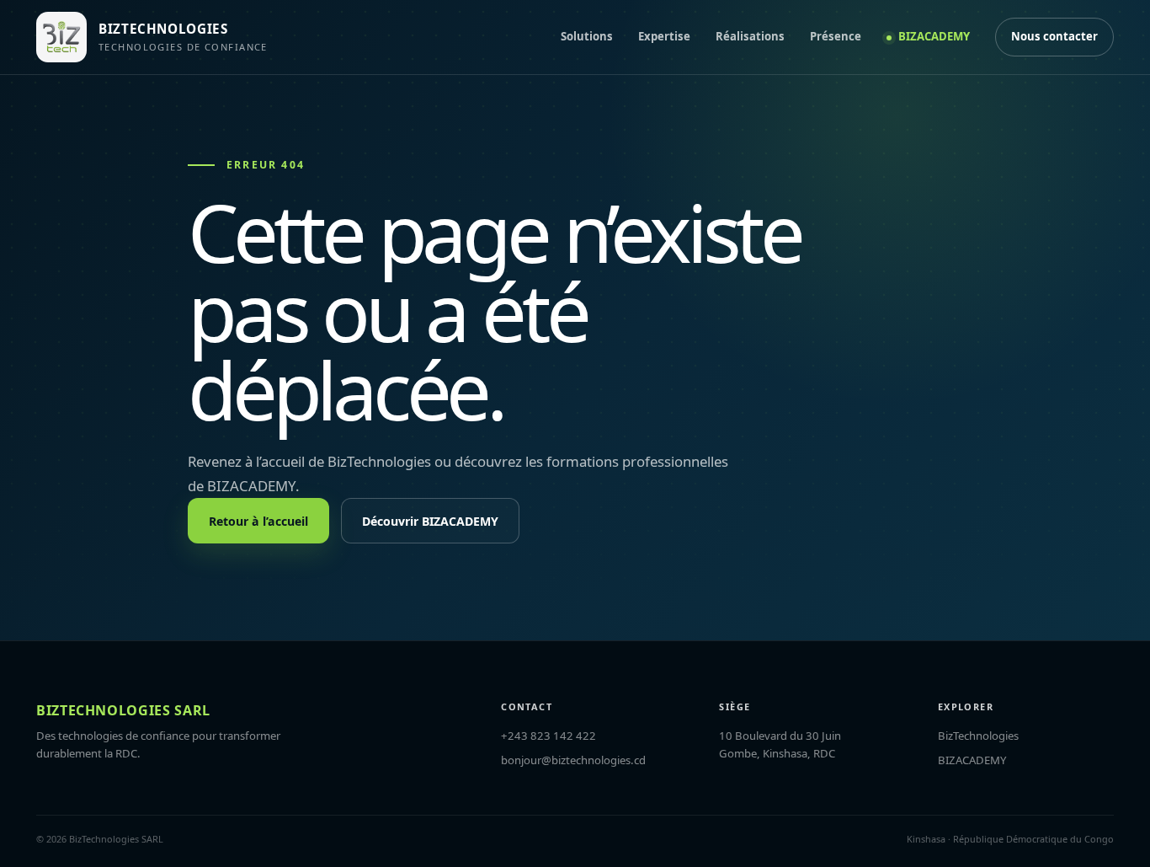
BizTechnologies (978, 735)
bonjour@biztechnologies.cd (573, 760)
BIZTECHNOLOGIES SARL (123, 710)
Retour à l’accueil (258, 521)
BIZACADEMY (934, 36)
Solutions (587, 36)
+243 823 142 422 (548, 735)
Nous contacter (1054, 36)
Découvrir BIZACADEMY (430, 521)
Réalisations (750, 36)
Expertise (664, 36)
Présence (835, 36)
